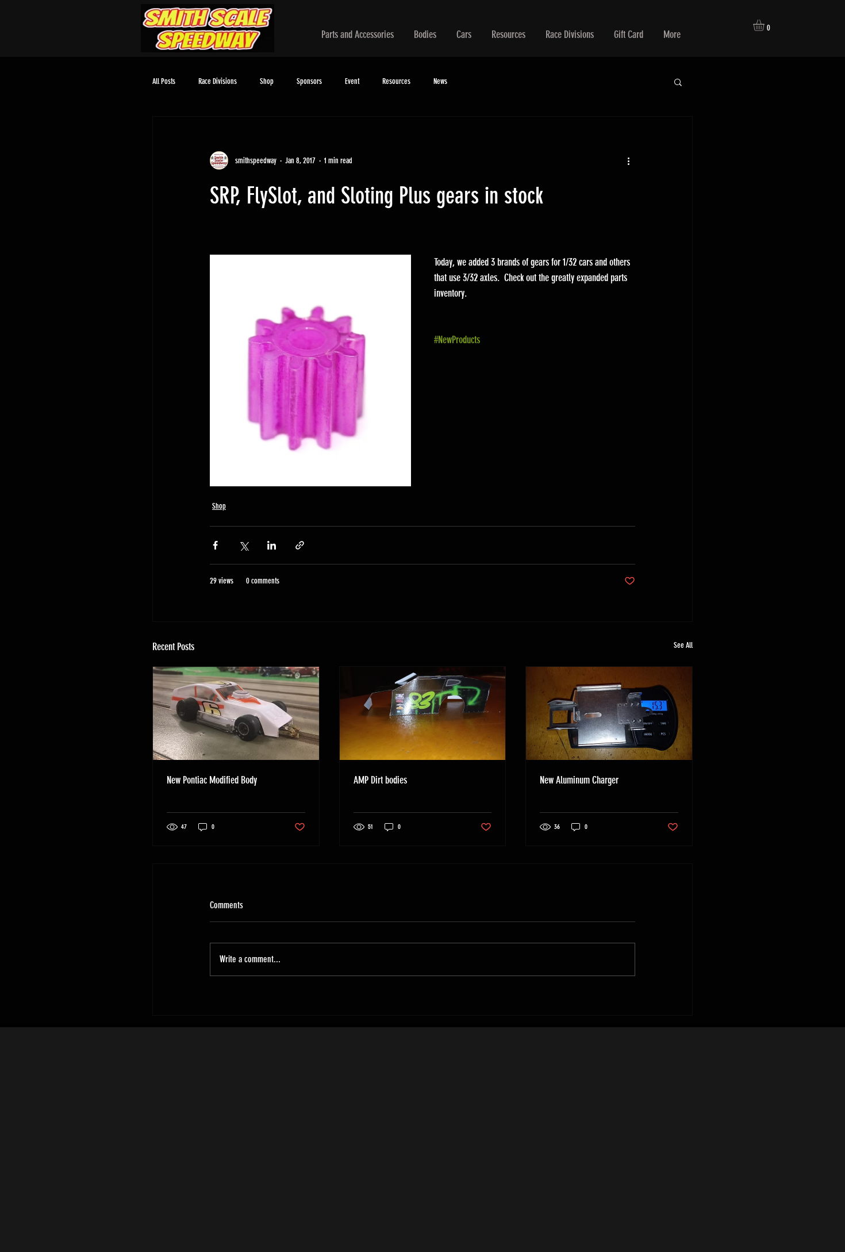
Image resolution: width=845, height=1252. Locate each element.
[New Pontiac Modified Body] (236, 713)
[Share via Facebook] (215, 545)
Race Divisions (217, 81)
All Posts (163, 81)
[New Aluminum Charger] (609, 713)
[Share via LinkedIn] (271, 545)
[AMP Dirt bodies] (423, 713)
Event (352, 81)
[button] (357, 34)
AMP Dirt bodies (380, 780)
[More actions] (628, 160)
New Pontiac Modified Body (212, 780)
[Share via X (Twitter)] (243, 545)
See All (683, 645)
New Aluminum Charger (579, 780)
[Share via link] (299, 545)
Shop (267, 81)
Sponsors (309, 81)
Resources (396, 81)
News (440, 81)
